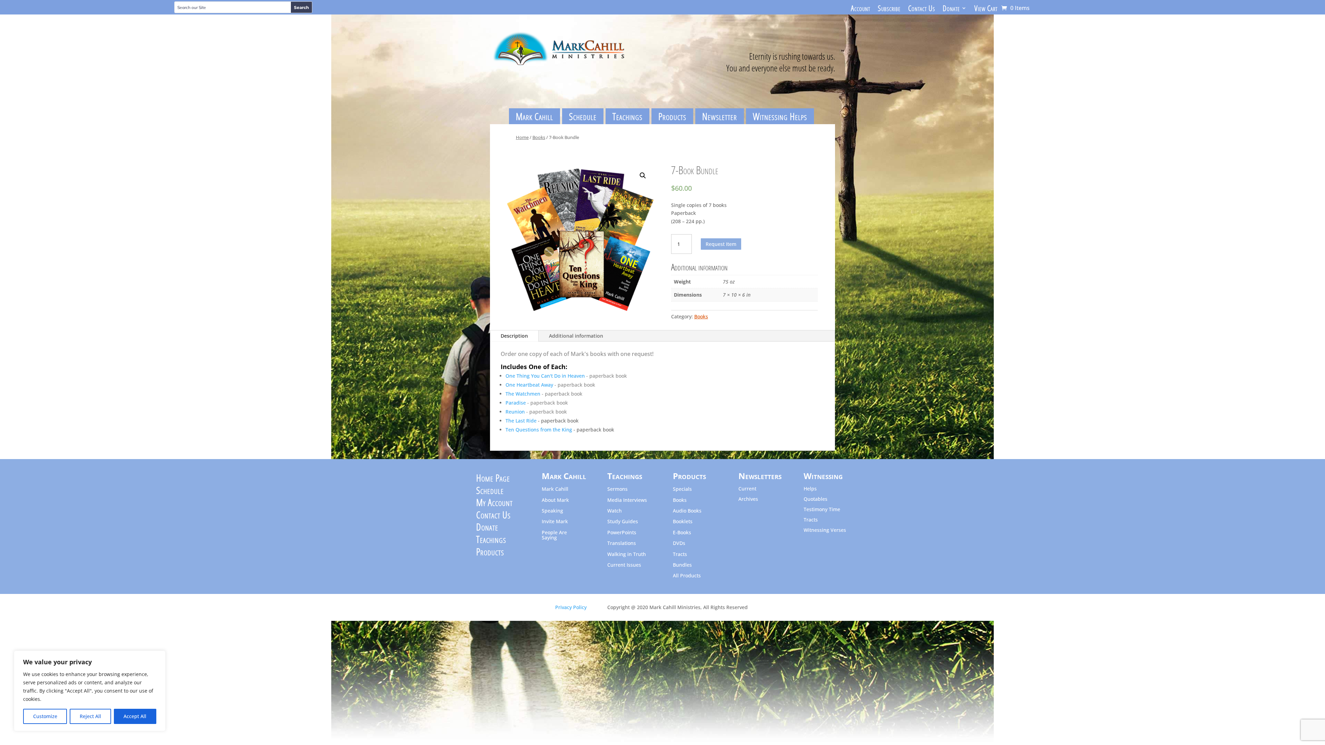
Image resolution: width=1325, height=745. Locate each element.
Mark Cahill (534, 116)
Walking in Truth (626, 554)
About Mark (555, 500)
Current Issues (624, 565)
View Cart (986, 9)
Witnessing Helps (780, 116)
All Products (687, 576)
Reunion (515, 411)
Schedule (583, 116)
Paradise (516, 402)
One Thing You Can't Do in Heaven (545, 375)
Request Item (721, 244)
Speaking (552, 511)
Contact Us (921, 9)
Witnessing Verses (825, 530)
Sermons (617, 489)
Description (514, 335)
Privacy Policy (571, 607)
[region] (90, 690)
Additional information (576, 335)
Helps (810, 489)
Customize (45, 716)
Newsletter (719, 116)
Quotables (815, 499)
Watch (614, 511)
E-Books (682, 533)
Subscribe (889, 9)
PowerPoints (621, 533)
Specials (682, 489)
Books (538, 137)
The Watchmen (523, 393)
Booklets (683, 522)
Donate (951, 9)
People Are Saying (554, 535)
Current (747, 489)
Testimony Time (822, 510)
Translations (621, 543)
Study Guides (622, 522)
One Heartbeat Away (529, 384)
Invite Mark (555, 522)
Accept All (135, 716)
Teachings (627, 116)
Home (522, 137)
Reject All (90, 716)
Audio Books (687, 511)
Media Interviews (627, 500)
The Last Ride (521, 420)
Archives (748, 499)
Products (672, 116)
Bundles (682, 565)
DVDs (679, 543)
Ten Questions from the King (539, 429)
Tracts (680, 554)
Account (860, 9)
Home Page (493, 479)
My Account (494, 504)
